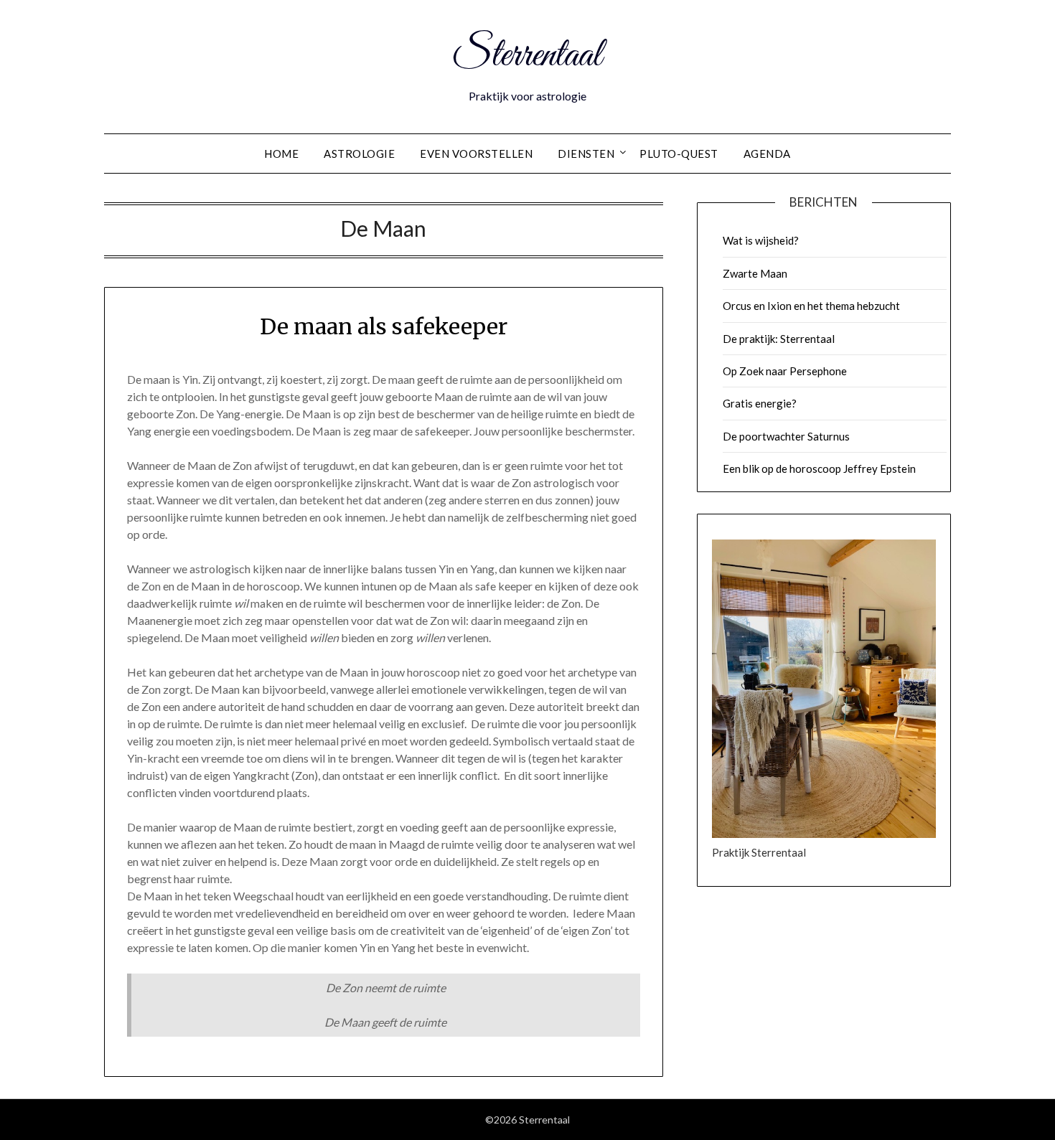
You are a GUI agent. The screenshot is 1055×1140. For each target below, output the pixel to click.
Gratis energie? (760, 403)
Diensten (586, 153)
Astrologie (359, 153)
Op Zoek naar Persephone (785, 370)
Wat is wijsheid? (761, 240)
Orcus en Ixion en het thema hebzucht (811, 305)
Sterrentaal (527, 56)
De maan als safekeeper (383, 326)
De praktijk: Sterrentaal (779, 338)
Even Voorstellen (476, 153)
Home (281, 153)
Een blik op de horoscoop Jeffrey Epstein (819, 468)
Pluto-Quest (678, 153)
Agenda (767, 153)
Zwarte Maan (755, 273)
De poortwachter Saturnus (786, 436)
